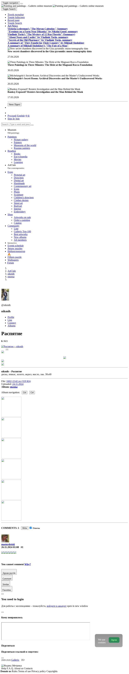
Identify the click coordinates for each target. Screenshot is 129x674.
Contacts (28, 668)
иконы (14, 387)
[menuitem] (27, 115)
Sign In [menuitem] (11, 118)
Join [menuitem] (17, 118)
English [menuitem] (21, 115)
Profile (11, 317)
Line (10, 320)
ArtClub (16, 166)
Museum (13, 131)
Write (24, 528)
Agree (114, 640)
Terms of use (24, 671)
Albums (11, 325)
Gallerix (15, 660)
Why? (27, 564)
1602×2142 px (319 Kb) (18, 381)
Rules (15, 671)
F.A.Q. (10, 668)
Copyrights (51, 671)
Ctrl (24, 392)
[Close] (32, 125)
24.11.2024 (17, 384)
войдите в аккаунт (56, 606)
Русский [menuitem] (12, 115)
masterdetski (8, 544)
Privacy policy (38, 671)
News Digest (14, 104)
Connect (12, 323)
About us (19, 668)
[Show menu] (21, 3)
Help (4, 668)
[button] (16, 14)
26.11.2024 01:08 (10, 547)
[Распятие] (12, 346)
